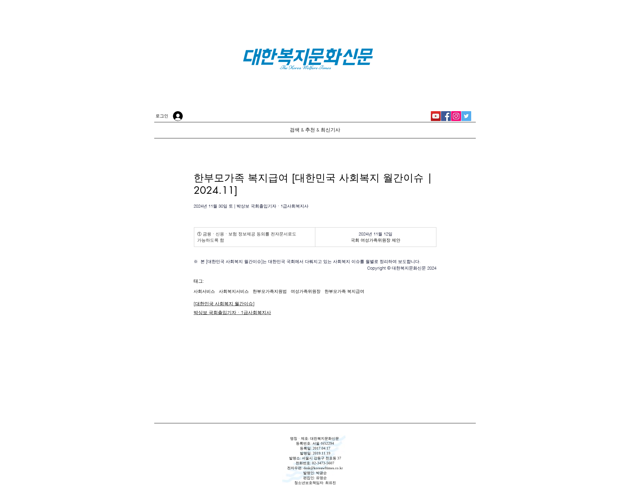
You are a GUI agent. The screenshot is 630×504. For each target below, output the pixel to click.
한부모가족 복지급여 (344, 291)
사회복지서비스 (234, 291)
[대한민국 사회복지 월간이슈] (224, 304)
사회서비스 (204, 291)
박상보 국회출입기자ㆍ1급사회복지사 (232, 312)
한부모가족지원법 (270, 291)
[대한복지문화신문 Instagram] (456, 116)
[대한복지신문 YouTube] (436, 116)
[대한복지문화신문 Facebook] (446, 116)
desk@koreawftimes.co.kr (323, 468)
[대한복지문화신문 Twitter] (466, 116)
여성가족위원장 (306, 291)
